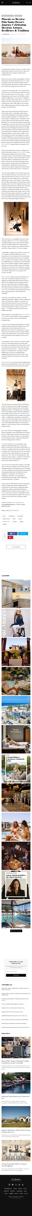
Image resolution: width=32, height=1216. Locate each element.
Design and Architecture (7, 15)
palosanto (21, 521)
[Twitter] (16, 1184)
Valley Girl (6, 1191)
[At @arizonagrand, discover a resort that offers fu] (16, 681)
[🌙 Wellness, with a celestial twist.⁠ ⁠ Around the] (16, 768)
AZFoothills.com (7, 985)
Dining (20, 1188)
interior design (20, 516)
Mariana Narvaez (6, 518)
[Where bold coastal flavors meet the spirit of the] (16, 856)
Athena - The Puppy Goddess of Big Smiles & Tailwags (12, 1004)
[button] (2, 3)
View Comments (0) (16, 546)
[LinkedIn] (22, 1184)
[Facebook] (12, 1184)
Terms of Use (21, 1196)
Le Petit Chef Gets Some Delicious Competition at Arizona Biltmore (15, 1019)
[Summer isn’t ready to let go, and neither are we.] (16, 710)
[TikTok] (19, 1184)
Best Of (16, 1193)
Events (26, 1193)
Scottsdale (5, 524)
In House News (18, 15)
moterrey (20, 518)
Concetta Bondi (12, 516)
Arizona (4, 516)
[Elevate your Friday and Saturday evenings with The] (16, 797)
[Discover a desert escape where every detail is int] (16, 739)
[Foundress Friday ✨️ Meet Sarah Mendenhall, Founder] (16, 623)
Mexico (14, 518)
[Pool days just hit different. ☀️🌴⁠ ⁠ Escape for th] (16, 914)
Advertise (10, 1196)
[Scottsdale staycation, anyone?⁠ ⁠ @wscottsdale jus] (16, 826)
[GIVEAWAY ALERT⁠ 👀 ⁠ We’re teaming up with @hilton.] (16, 593)
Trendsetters (19, 1191)
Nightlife (11, 1193)
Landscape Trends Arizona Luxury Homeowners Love (12, 1011)
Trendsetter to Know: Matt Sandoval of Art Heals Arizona (13, 1008)
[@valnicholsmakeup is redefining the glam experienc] (16, 885)
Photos (21, 1193)
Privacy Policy (15, 1196)
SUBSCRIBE (16, 975)
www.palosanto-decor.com (8, 504)
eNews (15, 1188)
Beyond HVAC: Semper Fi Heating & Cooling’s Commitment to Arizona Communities (15, 1062)
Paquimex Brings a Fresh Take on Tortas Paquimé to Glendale (14, 1023)
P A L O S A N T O (6, 521)
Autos (25, 1191)
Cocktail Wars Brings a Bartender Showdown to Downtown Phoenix (15, 1027)
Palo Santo (15, 521)
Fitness (6, 1193)
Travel (24, 1188)
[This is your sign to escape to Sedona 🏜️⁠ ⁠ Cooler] (16, 652)
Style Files (12, 1191)
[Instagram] (9, 1184)
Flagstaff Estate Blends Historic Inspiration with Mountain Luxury (14, 1015)
